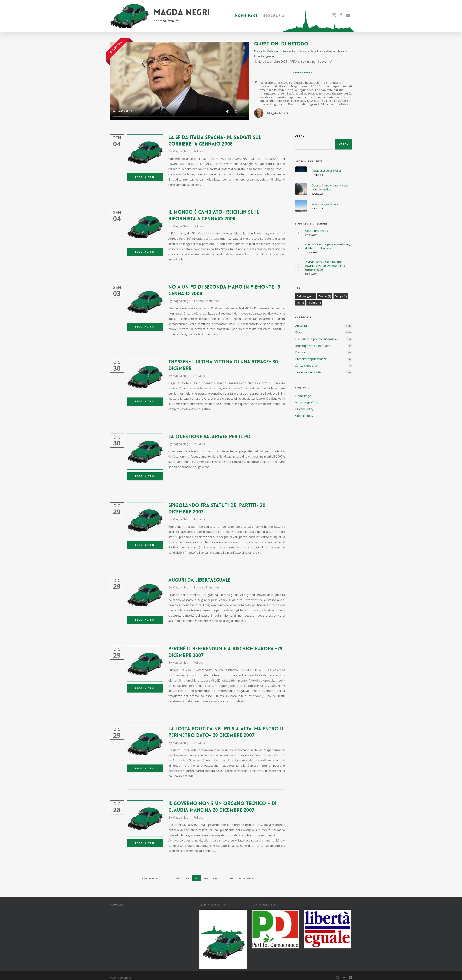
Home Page (303, 396)
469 (215, 878)
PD (300, 302)
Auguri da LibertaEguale (199, 580)
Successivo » (246, 878)
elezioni (324, 296)
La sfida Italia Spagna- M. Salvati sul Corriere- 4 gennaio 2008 (214, 140)
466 (187, 878)
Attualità (199, 376)
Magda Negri (181, 151)
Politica (198, 151)
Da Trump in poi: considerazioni (316, 339)
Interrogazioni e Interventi (313, 346)
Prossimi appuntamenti (311, 359)
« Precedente (149, 878)
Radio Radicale (268, 51)
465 (178, 878)
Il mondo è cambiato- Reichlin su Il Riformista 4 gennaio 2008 (213, 215)
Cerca (299, 136)
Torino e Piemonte (206, 301)
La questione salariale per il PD (209, 437)
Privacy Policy (304, 409)
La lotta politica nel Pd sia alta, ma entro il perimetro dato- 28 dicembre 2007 (226, 732)
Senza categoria (306, 366)
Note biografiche (306, 402)
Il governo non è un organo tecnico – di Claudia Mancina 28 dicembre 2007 (222, 806)
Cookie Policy (304, 416)
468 (206, 878)
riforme (314, 302)
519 (231, 878)
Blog (298, 332)
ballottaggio (306, 296)
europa (341, 296)
